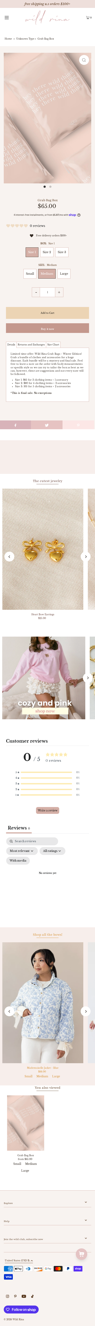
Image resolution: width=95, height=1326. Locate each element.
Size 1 (32, 252)
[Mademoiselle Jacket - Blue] (42, 1002)
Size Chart (53, 344)
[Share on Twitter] (47, 424)
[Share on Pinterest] (78, 424)
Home (8, 38)
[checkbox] (18, 861)
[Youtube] (24, 1297)
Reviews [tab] (19, 828)
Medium (47, 274)
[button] (47, 772)
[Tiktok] (32, 1297)
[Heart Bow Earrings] (42, 549)
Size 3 (62, 252)
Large (64, 274)
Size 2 (47, 252)
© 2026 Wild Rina (14, 1319)
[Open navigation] (12, 17)
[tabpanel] (47, 878)
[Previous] (9, 557)
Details (11, 344)
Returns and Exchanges (31, 344)
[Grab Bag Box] (25, 1123)
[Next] (86, 557)
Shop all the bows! (47, 934)
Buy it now (47, 329)
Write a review (47, 810)
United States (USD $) (17, 1261)
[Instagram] (7, 1297)
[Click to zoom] (84, 60)
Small (30, 274)
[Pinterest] (15, 1297)
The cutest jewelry (47, 481)
